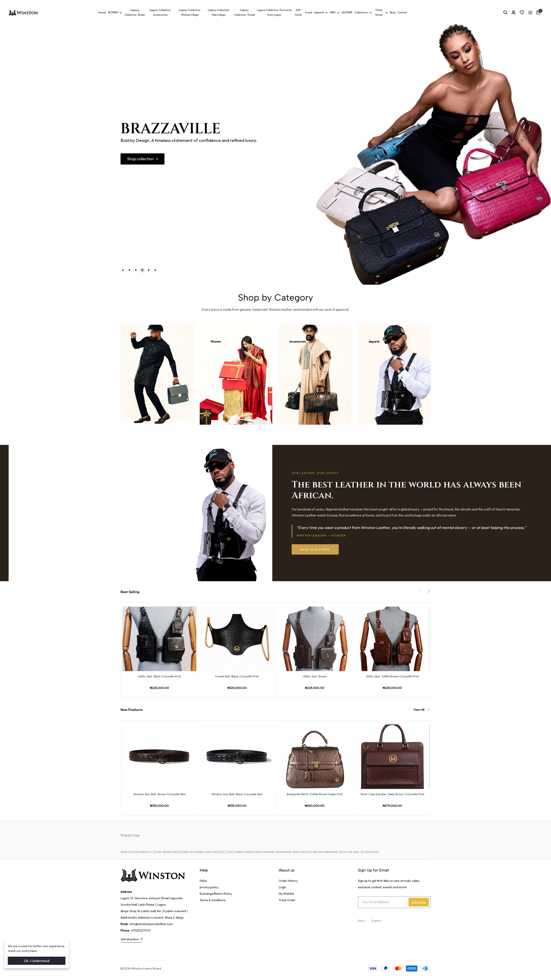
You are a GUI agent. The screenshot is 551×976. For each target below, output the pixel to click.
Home (102, 12)
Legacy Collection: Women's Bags (190, 12)
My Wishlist (286, 894)
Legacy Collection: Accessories (160, 12)
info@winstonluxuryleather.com (151, 924)
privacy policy (209, 887)
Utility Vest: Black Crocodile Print (159, 676)
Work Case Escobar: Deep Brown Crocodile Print (392, 794)
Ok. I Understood (36, 961)
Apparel (319, 12)
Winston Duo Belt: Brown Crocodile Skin (159, 794)
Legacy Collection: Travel (244, 12)
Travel (308, 12)
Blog (392, 12)
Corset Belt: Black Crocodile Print (237, 676)
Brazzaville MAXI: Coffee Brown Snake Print (315, 794)
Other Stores (379, 12)
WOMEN (113, 12)
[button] (530, 12)
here (33, 951)
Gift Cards (298, 12)
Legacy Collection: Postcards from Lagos (274, 12)
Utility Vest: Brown (315, 676)
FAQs (203, 881)
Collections (361, 12)
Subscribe (418, 902)
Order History (288, 881)
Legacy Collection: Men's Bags (219, 12)
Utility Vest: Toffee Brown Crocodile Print (392, 676)
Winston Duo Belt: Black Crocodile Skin (237, 794)
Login (282, 887)
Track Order (287, 900)
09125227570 (140, 930)
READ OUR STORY (315, 549)
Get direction (130, 939)
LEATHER (347, 12)
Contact (402, 12)
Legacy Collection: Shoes (134, 12)
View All (418, 709)
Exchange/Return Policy (216, 894)
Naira (361, 920)
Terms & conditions (213, 900)
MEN (332, 12)
